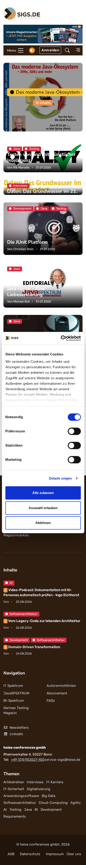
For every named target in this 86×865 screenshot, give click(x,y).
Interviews (35, 782)
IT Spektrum (13, 686)
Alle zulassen (43, 493)
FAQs (51, 701)
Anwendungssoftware (21, 796)
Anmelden (50, 50)
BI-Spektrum (13, 701)
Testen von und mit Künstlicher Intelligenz (41, 157)
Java (28, 810)
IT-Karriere (54, 782)
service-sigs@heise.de (62, 760)
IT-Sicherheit (13, 789)
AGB (11, 854)
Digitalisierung (38, 789)
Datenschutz (30, 854)
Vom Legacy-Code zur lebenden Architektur (42, 621)
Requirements (14, 816)
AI (11, 582)
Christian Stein (23, 249)
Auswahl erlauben (43, 508)
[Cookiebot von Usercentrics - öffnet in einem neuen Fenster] (61, 338)
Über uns (74, 854)
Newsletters (19, 728)
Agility (75, 803)
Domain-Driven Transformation (32, 647)
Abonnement (57, 693)
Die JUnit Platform (27, 242)
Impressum (55, 854)
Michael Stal (21, 301)
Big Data (48, 796)
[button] (67, 50)
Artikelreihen (13, 782)
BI (36, 810)
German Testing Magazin (16, 710)
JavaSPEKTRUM (16, 693)
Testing (15, 810)
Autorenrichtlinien (61, 686)
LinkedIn (16, 734)
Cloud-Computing (53, 803)
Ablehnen (43, 523)
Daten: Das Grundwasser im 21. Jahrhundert (42, 194)
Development (19, 640)
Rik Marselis (21, 167)
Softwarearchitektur (23, 614)
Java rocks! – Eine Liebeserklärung (26, 291)
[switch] (74, 431)
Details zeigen (60, 478)
